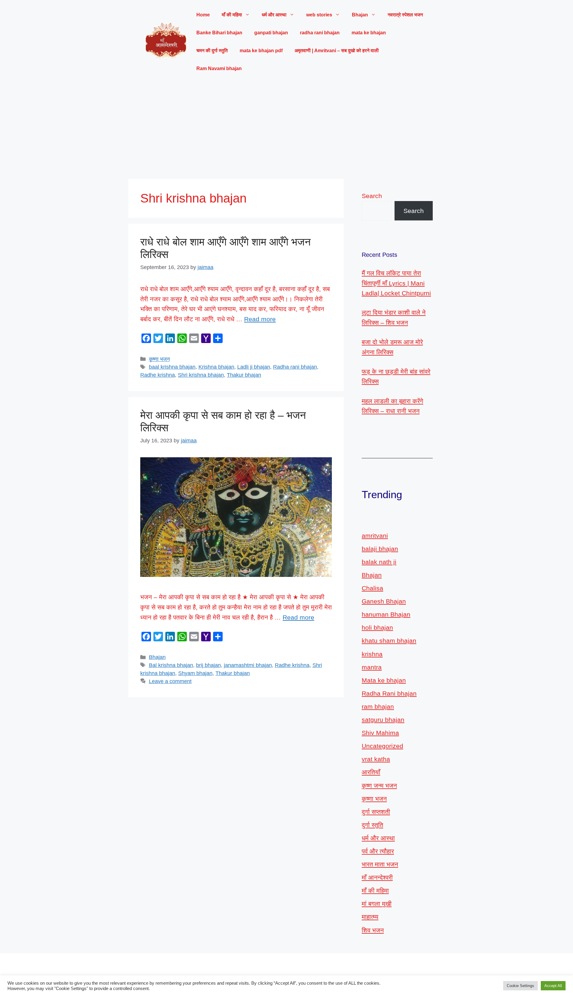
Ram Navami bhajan (219, 68)
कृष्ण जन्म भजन (379, 785)
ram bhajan (378, 706)
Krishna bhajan (216, 367)
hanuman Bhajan (386, 614)
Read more (260, 319)
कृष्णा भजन (159, 359)
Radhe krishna (157, 375)
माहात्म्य (370, 916)
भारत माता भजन (380, 864)
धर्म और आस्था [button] (274, 14)
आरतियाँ (371, 772)
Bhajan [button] (360, 14)
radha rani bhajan (320, 32)
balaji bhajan (380, 548)
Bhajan (157, 657)
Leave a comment (170, 681)
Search (372, 195)
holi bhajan (377, 627)
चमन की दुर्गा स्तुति (212, 50)
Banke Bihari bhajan (219, 32)
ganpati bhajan (271, 32)
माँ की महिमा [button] (232, 14)
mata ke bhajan (369, 32)
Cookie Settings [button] (520, 985)
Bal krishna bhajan (171, 665)
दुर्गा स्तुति (372, 824)
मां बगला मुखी (377, 903)
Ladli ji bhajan (253, 367)
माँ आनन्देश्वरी (377, 877)
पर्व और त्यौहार (378, 851)
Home (203, 14)
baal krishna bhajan (172, 367)
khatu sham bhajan (389, 640)
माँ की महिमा (375, 890)
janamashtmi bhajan (248, 665)
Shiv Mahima (380, 732)
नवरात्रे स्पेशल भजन (405, 14)
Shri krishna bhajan (201, 375)
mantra (372, 667)
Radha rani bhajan (295, 367)
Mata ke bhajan (384, 680)
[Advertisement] (286, 128)
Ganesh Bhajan (384, 601)
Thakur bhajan (244, 375)
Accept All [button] (553, 985)
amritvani (375, 535)
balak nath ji (379, 561)
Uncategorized (382, 745)
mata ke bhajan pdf (261, 50)
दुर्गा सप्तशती (376, 811)
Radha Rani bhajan (389, 693)
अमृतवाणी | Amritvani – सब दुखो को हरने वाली (337, 50)
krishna (372, 654)
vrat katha (376, 759)
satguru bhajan (383, 719)
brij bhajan (208, 665)
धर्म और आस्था (378, 838)
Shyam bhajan (195, 673)
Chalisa (372, 588)
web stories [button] (319, 14)
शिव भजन (373, 930)
